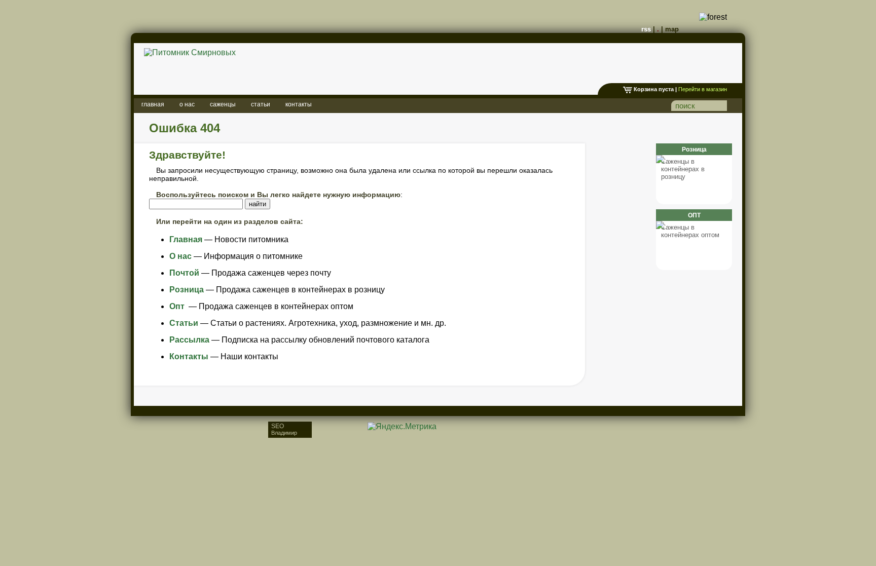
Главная (185, 239)
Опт (178, 306)
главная (152, 104)
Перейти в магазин (702, 89)
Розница (186, 289)
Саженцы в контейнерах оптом (690, 231)
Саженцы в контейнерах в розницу (683, 169)
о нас (187, 104)
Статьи (183, 323)
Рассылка (189, 339)
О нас (180, 256)
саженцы (223, 104)
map (672, 29)
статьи (260, 104)
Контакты (188, 356)
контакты (298, 104)
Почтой (184, 273)
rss (646, 29)
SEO (284, 429)
